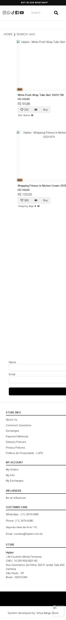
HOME (8, 34)
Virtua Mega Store (47, 613)
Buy (45, 109)
